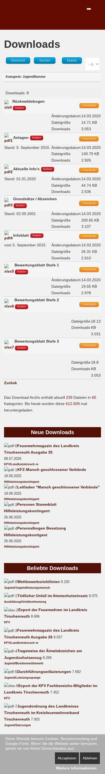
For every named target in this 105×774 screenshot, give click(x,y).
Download (89, 105)
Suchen (98, 14)
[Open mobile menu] (89, 9)
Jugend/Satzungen (17, 725)
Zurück (10, 383)
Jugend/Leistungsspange (22, 677)
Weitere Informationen (76, 768)
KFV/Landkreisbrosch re (21, 464)
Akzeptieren (67, 758)
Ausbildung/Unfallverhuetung (25, 601)
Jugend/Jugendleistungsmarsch (27, 587)
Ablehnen (90, 758)
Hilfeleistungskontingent (21, 481)
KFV (7, 622)
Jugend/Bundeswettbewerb (23, 663)
